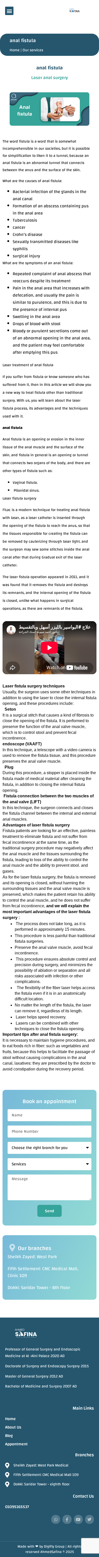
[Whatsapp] (55, 1519)
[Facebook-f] (66, 1519)
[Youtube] (78, 1519)
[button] (9, 11)
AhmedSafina (51, 1552)
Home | (16, 50)
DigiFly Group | (56, 1546)
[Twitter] (89, 1519)
